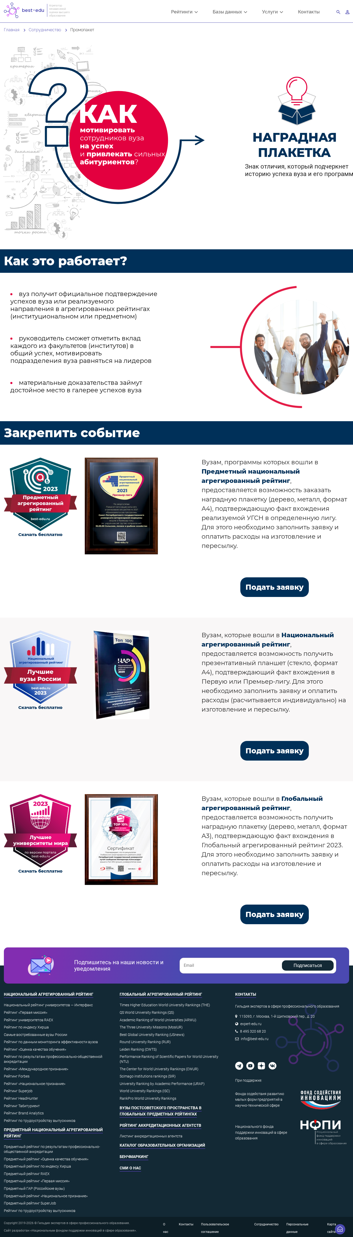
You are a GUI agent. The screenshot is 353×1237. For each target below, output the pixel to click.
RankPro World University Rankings (148, 1098)
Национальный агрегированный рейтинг (48, 994)
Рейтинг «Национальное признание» (34, 1084)
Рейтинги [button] (183, 12)
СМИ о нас (130, 1168)
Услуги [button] (271, 12)
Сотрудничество (266, 1224)
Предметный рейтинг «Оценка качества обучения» (46, 1159)
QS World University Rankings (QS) (147, 1012)
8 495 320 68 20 (253, 1031)
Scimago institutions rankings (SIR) (148, 1076)
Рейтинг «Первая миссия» (25, 1012)
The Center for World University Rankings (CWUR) (159, 1069)
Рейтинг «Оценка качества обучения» (35, 1049)
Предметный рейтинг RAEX (27, 1174)
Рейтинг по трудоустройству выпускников (39, 1121)
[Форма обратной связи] (340, 1229)
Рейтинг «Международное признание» (36, 1069)
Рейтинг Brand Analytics (24, 1113)
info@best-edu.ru (254, 1039)
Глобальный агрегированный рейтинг (161, 994)
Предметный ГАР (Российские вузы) (34, 1188)
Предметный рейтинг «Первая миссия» (37, 1181)
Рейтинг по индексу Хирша (26, 1027)
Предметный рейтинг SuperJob (30, 1203)
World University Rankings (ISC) (145, 1091)
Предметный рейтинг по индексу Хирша (37, 1166)
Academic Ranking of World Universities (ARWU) (158, 1020)
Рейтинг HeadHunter (21, 1098)
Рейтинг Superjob (18, 1091)
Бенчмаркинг (134, 1156)
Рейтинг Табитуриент (22, 1106)
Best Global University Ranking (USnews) (152, 1035)
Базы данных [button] (228, 12)
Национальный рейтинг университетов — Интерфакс (48, 1005)
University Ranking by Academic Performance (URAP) (162, 1084)
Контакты (309, 11)
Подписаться (308, 965)
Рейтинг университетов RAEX (28, 1020)
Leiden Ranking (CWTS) (138, 1049)
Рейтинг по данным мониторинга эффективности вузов (51, 1042)
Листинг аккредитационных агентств (151, 1136)
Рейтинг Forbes (16, 1076)
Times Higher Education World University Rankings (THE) (165, 1005)
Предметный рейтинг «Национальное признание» (46, 1196)
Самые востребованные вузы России (35, 1035)
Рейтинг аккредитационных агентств (160, 1125)
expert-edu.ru (251, 1024)
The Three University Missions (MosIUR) (151, 1027)
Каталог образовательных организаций (162, 1145)
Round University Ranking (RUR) (145, 1042)
